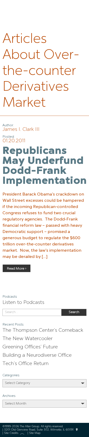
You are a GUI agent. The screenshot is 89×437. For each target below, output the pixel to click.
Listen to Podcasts (23, 302)
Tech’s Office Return (25, 363)
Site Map (35, 433)
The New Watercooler (27, 338)
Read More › (16, 268)
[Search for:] (31, 312)
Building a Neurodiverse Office (37, 355)
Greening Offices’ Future (30, 347)
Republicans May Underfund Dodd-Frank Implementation (44, 166)
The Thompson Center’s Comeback (42, 330)
